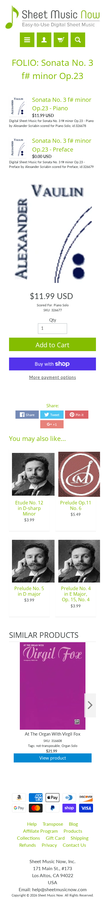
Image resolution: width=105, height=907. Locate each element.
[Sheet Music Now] (52, 17)
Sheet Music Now (50, 895)
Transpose (53, 824)
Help (32, 824)
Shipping (79, 838)
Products (73, 831)
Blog (73, 824)
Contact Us (74, 845)
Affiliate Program (40, 831)
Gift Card (55, 838)
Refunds (27, 845)
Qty (52, 320)
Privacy (49, 845)
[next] (90, 705)
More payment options (52, 377)
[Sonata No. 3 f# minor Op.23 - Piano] (18, 112)
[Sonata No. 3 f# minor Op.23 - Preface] (18, 153)
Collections (28, 838)
